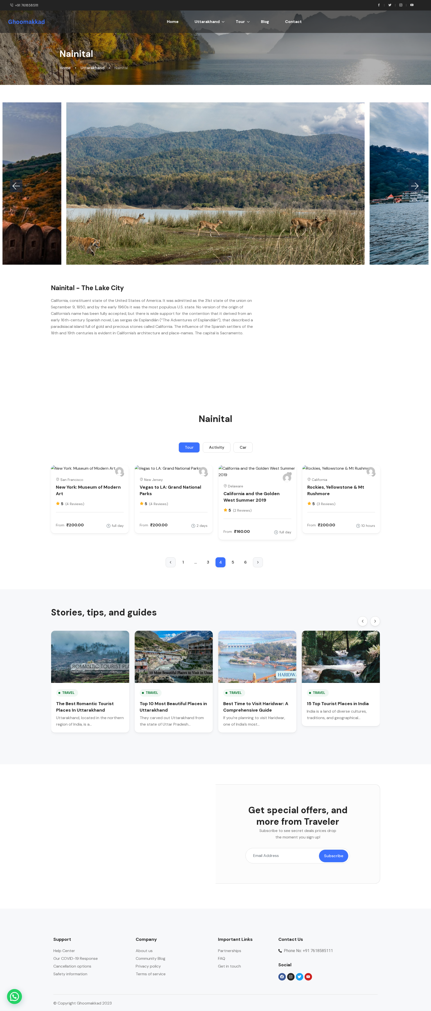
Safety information (70, 974)
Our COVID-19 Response (75, 958)
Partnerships (229, 950)
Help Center (64, 950)
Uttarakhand (207, 21)
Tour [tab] (189, 447)
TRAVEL (68, 693)
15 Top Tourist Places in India (338, 704)
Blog (265, 21)
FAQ (221, 958)
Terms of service (151, 974)
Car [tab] (243, 447)
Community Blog (150, 958)
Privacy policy (148, 966)
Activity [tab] (216, 447)
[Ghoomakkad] (119, 471)
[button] (16, 186)
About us (144, 950)
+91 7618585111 (26, 5)
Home (173, 21)
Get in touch (229, 966)
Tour (240, 21)
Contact (293, 21)
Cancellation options (72, 966)
